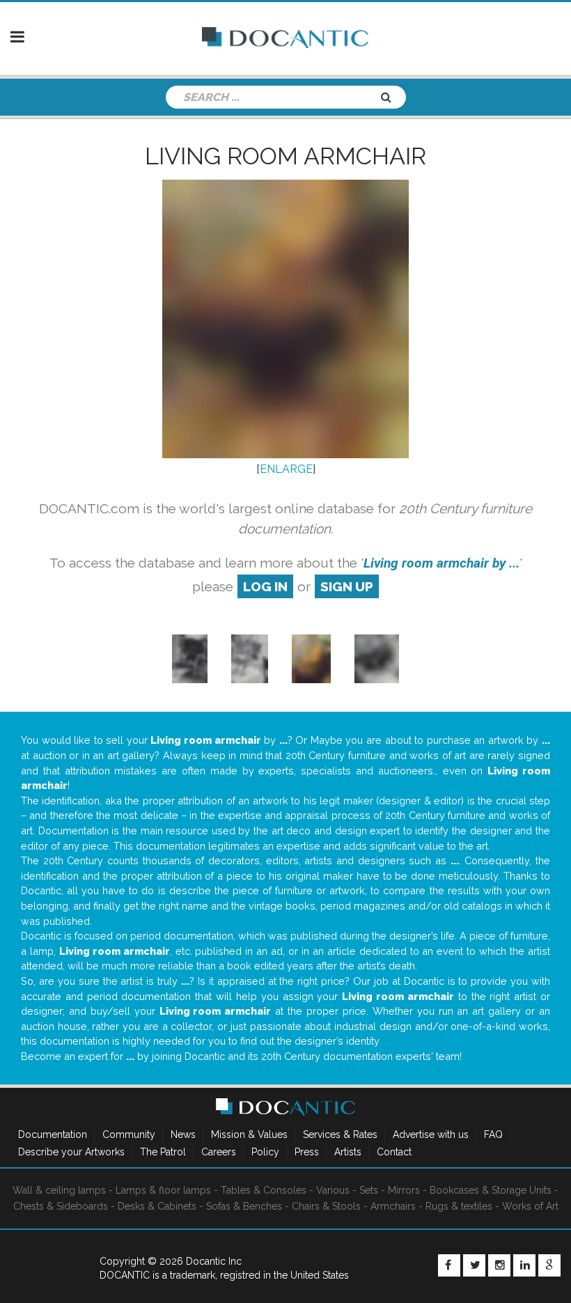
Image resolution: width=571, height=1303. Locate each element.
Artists (347, 1151)
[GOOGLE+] (549, 1265)
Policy (265, 1151)
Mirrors (404, 1190)
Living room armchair (285, 156)
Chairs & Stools (326, 1206)
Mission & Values (249, 1134)
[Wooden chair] (311, 658)
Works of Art (530, 1206)
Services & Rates (340, 1134)
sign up (346, 586)
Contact (394, 1151)
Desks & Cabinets (157, 1206)
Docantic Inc (214, 1261)
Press (307, 1151)
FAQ (493, 1134)
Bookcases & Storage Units (491, 1190)
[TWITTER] (474, 1265)
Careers (218, 1151)
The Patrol (163, 1151)
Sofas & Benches (244, 1206)
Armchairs (393, 1206)
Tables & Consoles (263, 1190)
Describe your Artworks (71, 1151)
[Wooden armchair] (190, 658)
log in (265, 586)
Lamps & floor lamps (163, 1190)
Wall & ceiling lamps (59, 1190)
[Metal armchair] (377, 658)
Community (128, 1134)
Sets (368, 1190)
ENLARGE (286, 469)
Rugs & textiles (458, 1206)
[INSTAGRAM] (499, 1265)
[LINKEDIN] (524, 1265)
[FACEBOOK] (449, 1265)
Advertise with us (431, 1134)
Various (333, 1190)
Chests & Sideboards (60, 1206)
